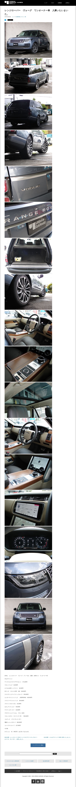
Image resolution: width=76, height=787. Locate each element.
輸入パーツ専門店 (63, 761)
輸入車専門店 (45, 761)
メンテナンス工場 (29, 761)
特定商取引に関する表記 (42, 771)
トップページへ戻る (38, 745)
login (59, 771)
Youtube (38, 784)
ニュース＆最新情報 (16, 16)
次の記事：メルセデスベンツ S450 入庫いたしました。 (57, 737)
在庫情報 (60, 2)
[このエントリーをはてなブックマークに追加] (5, 19)
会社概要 (18, 771)
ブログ (52, 2)
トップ (45, 2)
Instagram (42, 784)
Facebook (33, 784)
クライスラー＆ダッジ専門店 (12, 761)
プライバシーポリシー (28, 771)
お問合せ (67, 2)
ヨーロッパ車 (23, 16)
